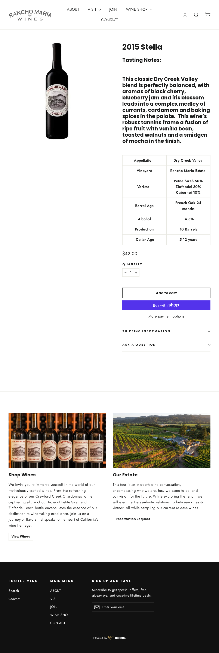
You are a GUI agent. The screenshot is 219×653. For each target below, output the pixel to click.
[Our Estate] (161, 440)
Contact (14, 598)
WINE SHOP (137, 9)
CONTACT (109, 20)
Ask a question (139, 345)
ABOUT (73, 9)
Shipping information (146, 331)
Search (14, 590)
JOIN (113, 9)
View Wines (21, 536)
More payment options (166, 316)
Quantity (132, 264)
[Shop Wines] (57, 440)
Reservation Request (133, 519)
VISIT (93, 9)
